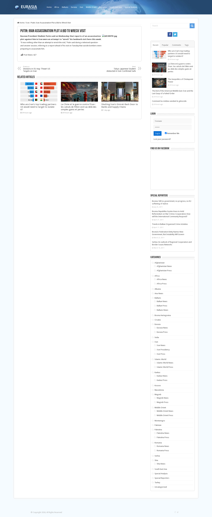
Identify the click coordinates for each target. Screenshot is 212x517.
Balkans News (162, 310)
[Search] (192, 25)
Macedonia (159, 390)
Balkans (65, 7)
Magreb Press (162, 402)
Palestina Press (163, 437)
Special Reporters (162, 478)
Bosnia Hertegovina (163, 315)
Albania (158, 289)
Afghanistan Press (164, 270)
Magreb (158, 394)
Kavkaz (157, 372)
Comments (176, 45)
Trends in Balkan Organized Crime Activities (170, 224)
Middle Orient (91, 7)
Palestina (158, 430)
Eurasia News (162, 328)
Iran (81, 7)
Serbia (157, 456)
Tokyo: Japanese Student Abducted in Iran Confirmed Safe (121, 69)
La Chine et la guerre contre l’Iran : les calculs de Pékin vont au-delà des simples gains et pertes (78, 107)
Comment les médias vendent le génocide (169, 101)
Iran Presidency (163, 350)
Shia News (161, 464)
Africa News (162, 279)
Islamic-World (160, 359)
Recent (155, 45)
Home (49, 7)
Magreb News (162, 398)
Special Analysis (131, 7)
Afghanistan (160, 263)
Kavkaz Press (162, 380)
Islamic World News (165, 363)
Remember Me (173, 133)
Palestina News (163, 433)
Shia (156, 460)
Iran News (161, 345)
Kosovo (158, 385)
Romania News (163, 446)
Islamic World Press (165, 367)
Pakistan (158, 425)
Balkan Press (162, 306)
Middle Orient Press (165, 415)
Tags (187, 45)
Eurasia (74, 7)
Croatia (158, 320)
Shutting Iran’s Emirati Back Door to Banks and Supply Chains (119, 105)
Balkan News (162, 301)
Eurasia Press (162, 332)
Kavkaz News (162, 376)
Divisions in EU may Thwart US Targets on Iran (36, 69)
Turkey (157, 482)
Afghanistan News (164, 266)
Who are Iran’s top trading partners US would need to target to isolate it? (38, 107)
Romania (103, 7)
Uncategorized (161, 487)
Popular (165, 45)
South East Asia (115, 7)
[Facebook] (170, 34)
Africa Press (162, 284)
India (157, 337)
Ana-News (159, 293)
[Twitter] (175, 34)
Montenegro (160, 421)
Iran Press (161, 354)
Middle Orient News (165, 411)
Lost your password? (162, 139)
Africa (56, 7)
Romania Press (163, 450)
